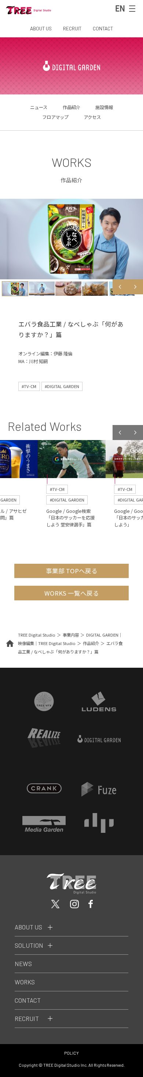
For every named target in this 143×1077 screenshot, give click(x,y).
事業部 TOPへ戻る (72, 570)
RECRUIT (72, 28)
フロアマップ (55, 117)
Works (25, 981)
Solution (29, 945)
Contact (28, 1000)
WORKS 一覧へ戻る (71, 593)
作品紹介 (71, 107)
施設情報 (104, 107)
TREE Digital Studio (36, 635)
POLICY (71, 1053)
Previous (120, 287)
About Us (28, 927)
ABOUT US (41, 28)
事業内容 (71, 635)
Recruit (27, 1018)
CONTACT (103, 28)
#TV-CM (29, 386)
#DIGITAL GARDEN (62, 386)
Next (135, 287)
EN (120, 8)
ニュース (38, 107)
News (23, 963)
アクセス (92, 117)
